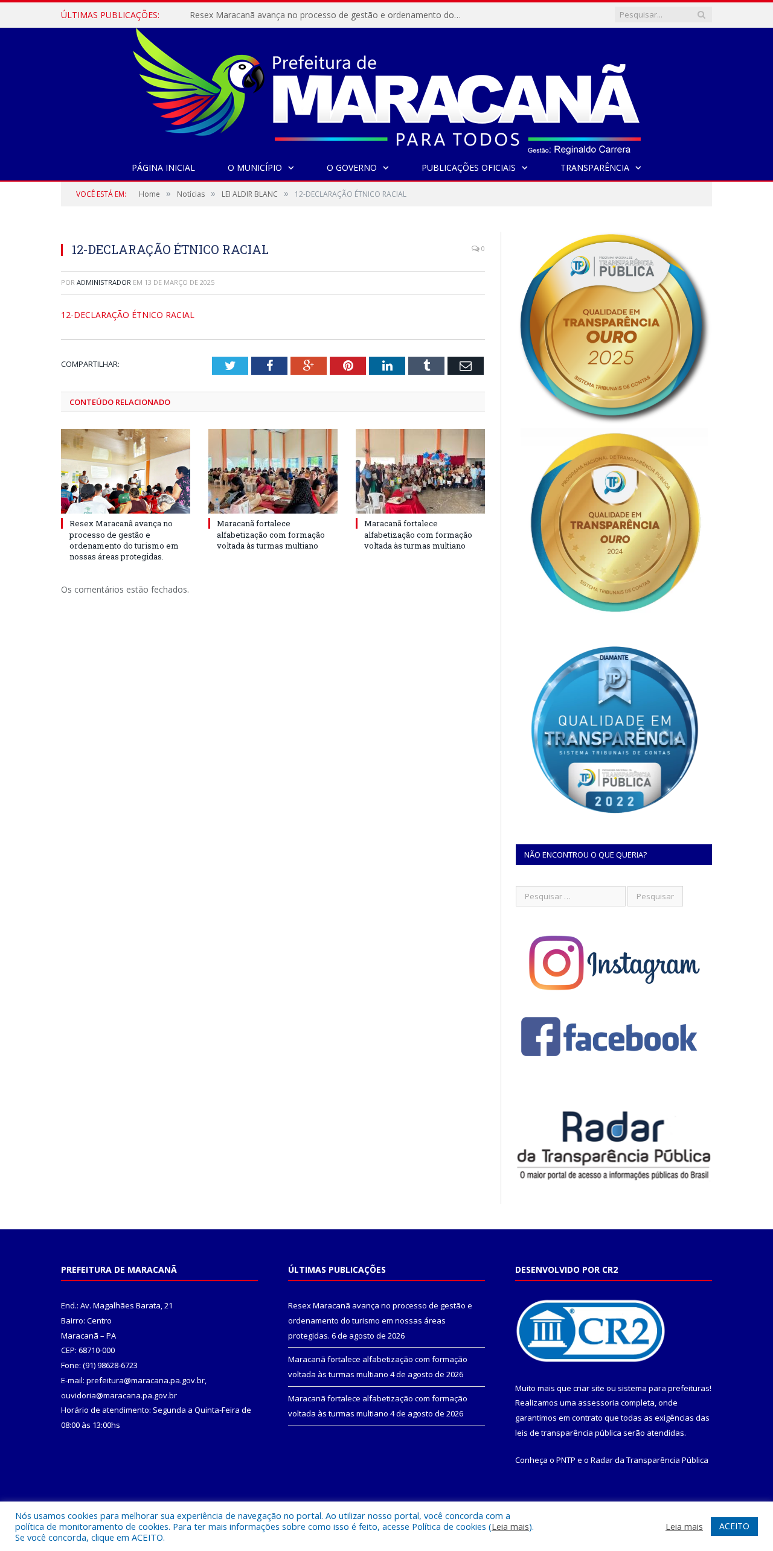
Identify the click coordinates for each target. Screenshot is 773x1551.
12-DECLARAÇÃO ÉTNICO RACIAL (127, 314)
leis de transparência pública (568, 1432)
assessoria (598, 1402)
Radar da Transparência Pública (649, 1459)
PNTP (566, 1459)
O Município (255, 167)
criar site (589, 1388)
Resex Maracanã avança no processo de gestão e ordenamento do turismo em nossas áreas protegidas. (124, 540)
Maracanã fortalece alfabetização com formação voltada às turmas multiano (328, 15)
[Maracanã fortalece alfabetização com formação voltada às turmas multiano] (273, 471)
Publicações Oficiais (469, 167)
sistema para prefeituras (664, 1388)
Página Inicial (163, 167)
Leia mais (510, 1526)
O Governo (352, 167)
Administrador (104, 282)
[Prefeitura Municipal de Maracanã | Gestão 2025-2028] (387, 88)
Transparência (594, 167)
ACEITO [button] (734, 1526)
